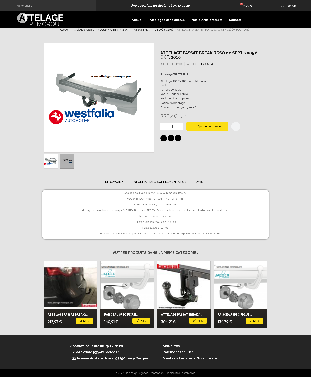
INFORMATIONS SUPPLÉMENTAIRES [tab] (159, 181)
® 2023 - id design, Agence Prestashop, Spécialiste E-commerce (155, 373)
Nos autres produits (207, 20)
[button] (245, 6)
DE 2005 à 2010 (208, 63)
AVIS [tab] (199, 181)
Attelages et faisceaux (167, 20)
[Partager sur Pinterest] (178, 138)
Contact (235, 20)
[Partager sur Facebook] (163, 138)
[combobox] (48, 6)
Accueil (137, 20)
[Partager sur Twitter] (171, 138)
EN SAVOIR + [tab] (114, 181)
